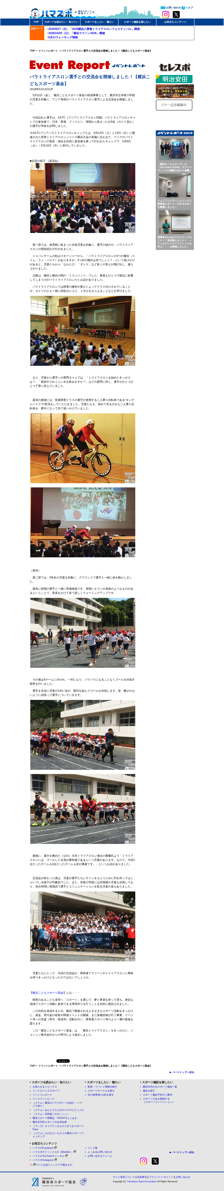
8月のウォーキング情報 (63, 37)
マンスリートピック (44, 1099)
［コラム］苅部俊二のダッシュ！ (51, 1114)
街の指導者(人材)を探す (101, 1094)
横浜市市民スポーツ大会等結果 (50, 1122)
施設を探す (149, 1090)
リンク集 (92, 1148)
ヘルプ (189, 7)
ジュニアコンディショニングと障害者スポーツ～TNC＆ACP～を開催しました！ (175, 203)
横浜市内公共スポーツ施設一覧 (160, 1086)
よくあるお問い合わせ (100, 1152)
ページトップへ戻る (183, 1072)
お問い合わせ (173, 7)
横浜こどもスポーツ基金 (48, 992)
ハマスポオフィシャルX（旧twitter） (53, 1152)
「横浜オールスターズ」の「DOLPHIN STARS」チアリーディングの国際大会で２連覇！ (175, 167)
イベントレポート (48, 50)
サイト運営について (124, 1177)
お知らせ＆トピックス (45, 1086)
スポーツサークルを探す (101, 1090)
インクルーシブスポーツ (46, 1090)
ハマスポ (63, 12)
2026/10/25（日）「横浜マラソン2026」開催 (76, 33)
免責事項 (142, 1177)
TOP (36, 21)
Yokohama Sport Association (141, 1181)
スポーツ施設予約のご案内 (157, 1094)
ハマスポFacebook (43, 1148)
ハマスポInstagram (43, 1160)
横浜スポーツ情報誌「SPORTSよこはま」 (56, 1118)
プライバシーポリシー (161, 1177)
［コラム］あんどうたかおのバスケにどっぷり (58, 1110)
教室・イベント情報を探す (102, 1086)
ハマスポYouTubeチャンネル (48, 1156)
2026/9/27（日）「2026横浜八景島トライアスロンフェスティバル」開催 (94, 28)
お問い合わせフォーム (100, 1156)
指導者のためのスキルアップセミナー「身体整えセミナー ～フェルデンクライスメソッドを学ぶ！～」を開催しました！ (175, 242)
